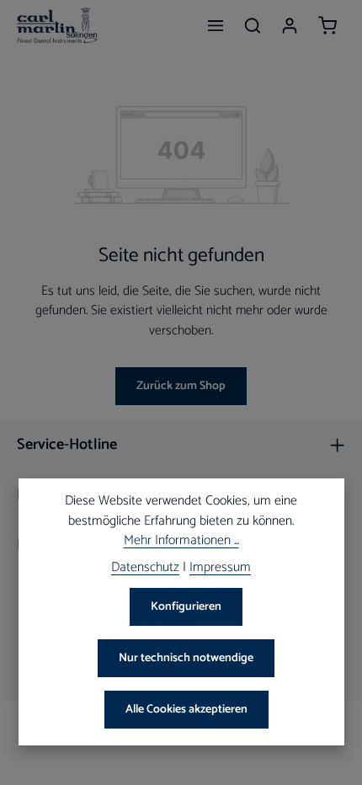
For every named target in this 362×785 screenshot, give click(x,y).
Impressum (220, 568)
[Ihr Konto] (289, 25)
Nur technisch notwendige (186, 658)
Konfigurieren (186, 607)
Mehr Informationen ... (181, 541)
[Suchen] (252, 25)
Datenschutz (145, 568)
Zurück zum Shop (181, 386)
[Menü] (215, 25)
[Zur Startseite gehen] (57, 25)
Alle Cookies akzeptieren (186, 709)
